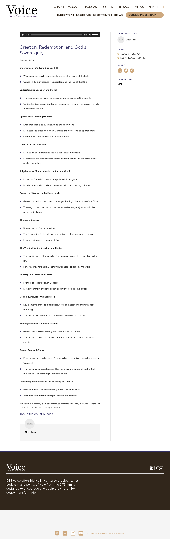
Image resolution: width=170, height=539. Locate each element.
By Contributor (102, 15)
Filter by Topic (65, 15)
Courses (109, 6)
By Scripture (83, 15)
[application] (60, 34)
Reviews (138, 6)
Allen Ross (30, 432)
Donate (118, 15)
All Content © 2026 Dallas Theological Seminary (105, 533)
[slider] (95, 34)
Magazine (75, 6)
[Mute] (90, 35)
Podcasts (92, 6)
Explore (153, 6)
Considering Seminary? (143, 15)
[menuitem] (59, 7)
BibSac (124, 6)
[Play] (23, 35)
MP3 (119, 84)
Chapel (59, 6)
